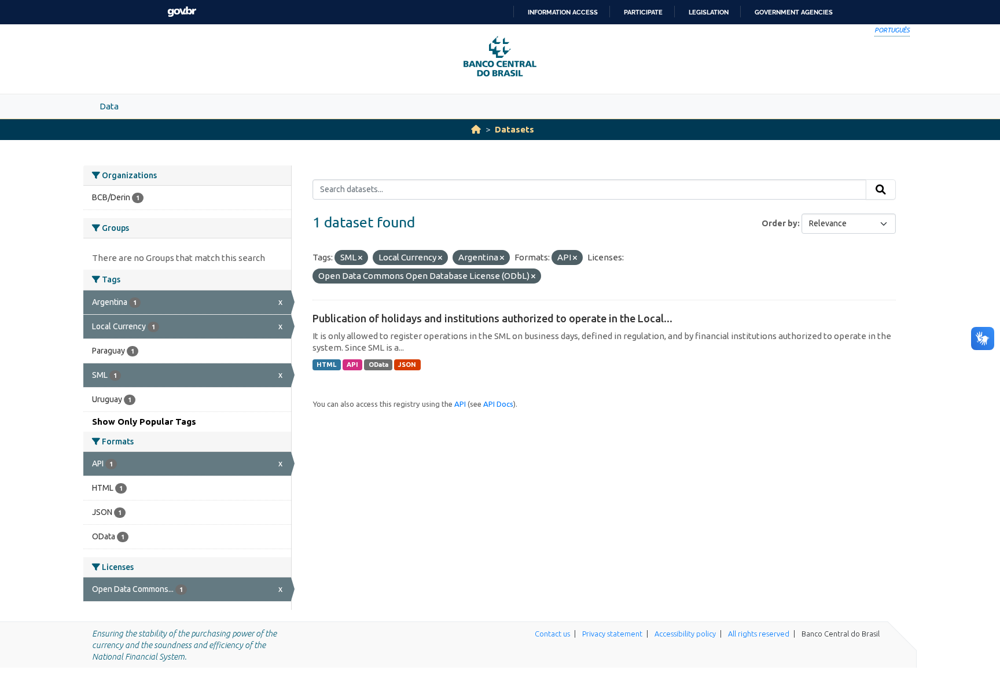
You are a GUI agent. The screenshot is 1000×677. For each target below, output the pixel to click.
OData (378, 364)
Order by (779, 223)
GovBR (181, 11)
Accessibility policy (685, 634)
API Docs (498, 404)
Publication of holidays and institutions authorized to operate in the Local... (492, 318)
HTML (326, 364)
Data (109, 106)
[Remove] (360, 258)
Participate (643, 12)
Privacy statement (612, 634)
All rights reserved (758, 634)
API (352, 364)
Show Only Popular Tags (144, 421)
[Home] (476, 129)
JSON (407, 364)
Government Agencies (794, 12)
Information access (563, 12)
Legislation (709, 12)
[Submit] (881, 189)
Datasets (514, 129)
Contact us (552, 634)
